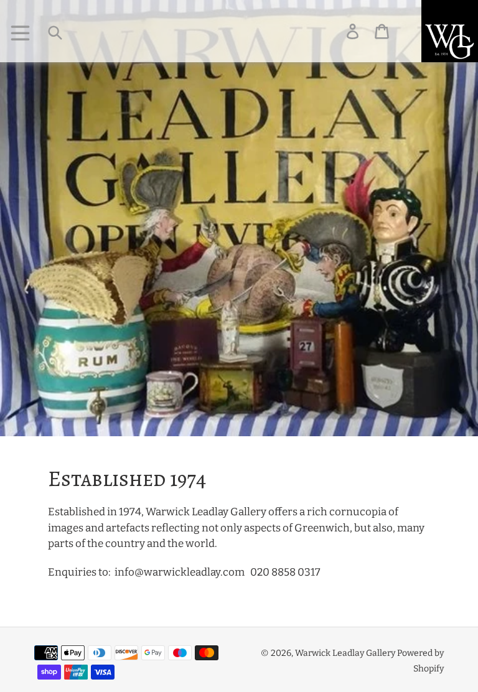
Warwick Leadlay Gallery (345, 653)
